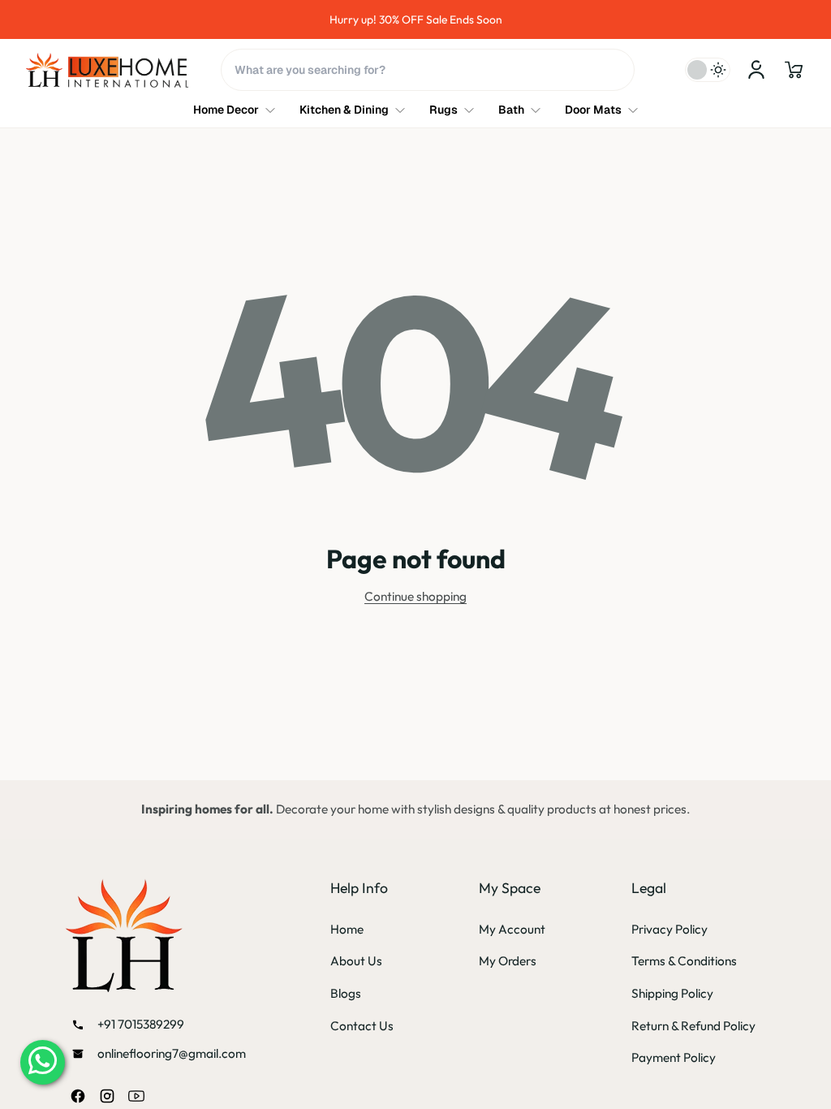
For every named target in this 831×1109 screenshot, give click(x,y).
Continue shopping (415, 596)
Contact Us (362, 1025)
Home (347, 929)
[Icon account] (756, 70)
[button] (793, 69)
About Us (356, 961)
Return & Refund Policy (693, 1025)
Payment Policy (673, 1057)
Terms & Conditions (684, 961)
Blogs (345, 993)
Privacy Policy (669, 929)
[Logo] (107, 70)
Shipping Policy (672, 993)
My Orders (507, 961)
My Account (512, 929)
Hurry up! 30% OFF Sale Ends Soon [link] (415, 19)
